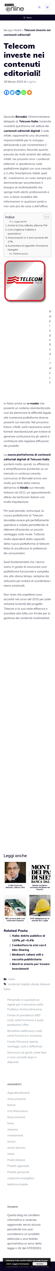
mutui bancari (16, 1147)
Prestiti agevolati (18, 1166)
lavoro (11, 1141)
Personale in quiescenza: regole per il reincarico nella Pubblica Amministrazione (25, 1004)
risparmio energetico (20, 1178)
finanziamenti (16, 1117)
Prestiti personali (18, 1172)
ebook (35, 984)
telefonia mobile (17, 1184)
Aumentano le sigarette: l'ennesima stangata (28, 247)
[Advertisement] (27, 104)
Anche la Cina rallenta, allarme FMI (28, 225)
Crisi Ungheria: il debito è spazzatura (22, 231)
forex (10, 1123)
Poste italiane (16, 1160)
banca (11, 1105)
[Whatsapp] (23, 92)
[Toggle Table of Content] (45, 216)
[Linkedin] (18, 92)
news (11, 979)
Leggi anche (20, 221)
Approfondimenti (18, 1092)
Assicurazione (16, 1099)
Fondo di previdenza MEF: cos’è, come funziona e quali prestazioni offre (25, 1019)
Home (17, 30)
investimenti (15, 1135)
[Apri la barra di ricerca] (39, 7)
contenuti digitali (19, 984)
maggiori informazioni (20, 1264)
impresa (12, 1129)
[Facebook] (6, 92)
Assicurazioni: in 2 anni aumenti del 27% (28, 239)
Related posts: (20, 253)
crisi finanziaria (17, 1111)
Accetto (40, 1263)
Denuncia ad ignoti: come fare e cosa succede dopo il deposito (26, 1057)
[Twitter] (12, 92)
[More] (29, 92)
